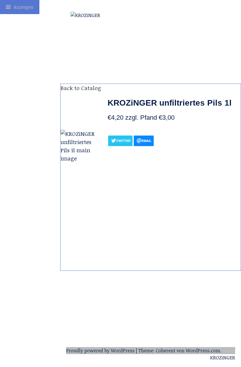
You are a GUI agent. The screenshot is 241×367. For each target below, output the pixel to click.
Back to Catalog (81, 88)
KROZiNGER (222, 357)
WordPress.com (203, 350)
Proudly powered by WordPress (100, 350)
